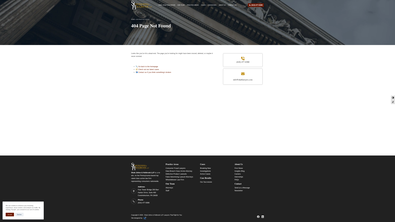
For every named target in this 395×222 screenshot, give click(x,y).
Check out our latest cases (148, 69)
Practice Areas (193, 5)
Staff (167, 191)
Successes (212, 5)
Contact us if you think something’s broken (154, 72)
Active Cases (205, 174)
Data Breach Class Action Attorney (179, 171)
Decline (19, 214)
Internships (239, 177)
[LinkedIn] (262, 217)
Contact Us (232, 5)
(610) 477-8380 (257, 5)
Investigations (205, 171)
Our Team (181, 5)
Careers (238, 174)
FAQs (237, 180)
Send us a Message (242, 188)
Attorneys (169, 188)
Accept (10, 214)
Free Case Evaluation (167, 5)
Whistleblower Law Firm (175, 180)
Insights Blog (240, 171)
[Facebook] (258, 217)
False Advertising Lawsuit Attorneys (179, 177)
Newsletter (239, 191)
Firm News (239, 168)
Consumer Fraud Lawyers (175, 168)
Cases (203, 5)
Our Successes (206, 182)
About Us (222, 5)
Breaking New (205, 168)
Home (133, 19)
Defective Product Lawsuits (176, 174)
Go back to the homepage (148, 67)
